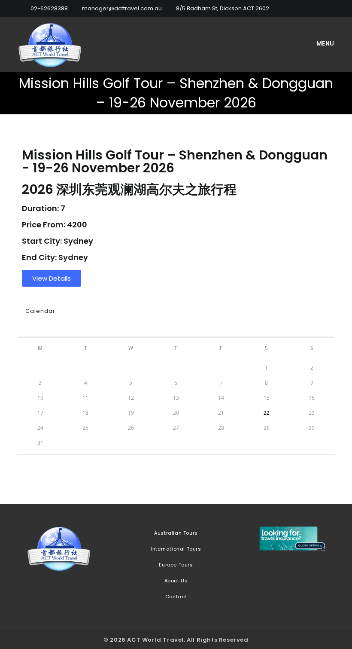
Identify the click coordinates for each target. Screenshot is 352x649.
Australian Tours (176, 533)
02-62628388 (49, 8)
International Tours (176, 548)
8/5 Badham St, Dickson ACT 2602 (222, 8)
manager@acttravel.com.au (122, 8)
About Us (176, 580)
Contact (176, 596)
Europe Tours (176, 564)
